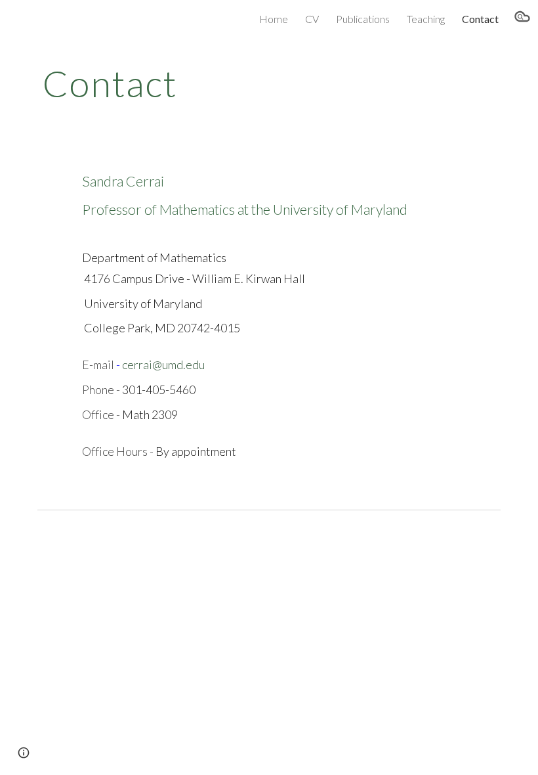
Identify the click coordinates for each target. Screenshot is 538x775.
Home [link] (273, 18)
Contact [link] (480, 18)
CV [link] (312, 18)
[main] (229, 82)
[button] (522, 18)
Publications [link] (363, 18)
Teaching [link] (426, 18)
